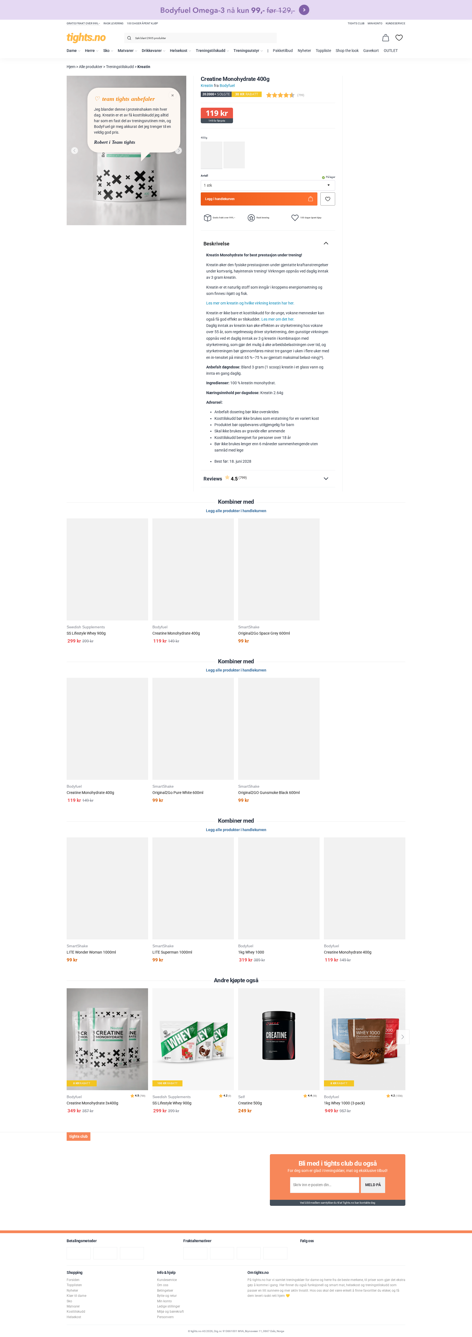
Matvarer (126, 50)
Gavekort (371, 50)
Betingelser (165, 1290)
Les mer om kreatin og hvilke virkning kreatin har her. (250, 303)
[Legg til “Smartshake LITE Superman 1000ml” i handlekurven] (145, 855)
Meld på (373, 1185)
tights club (356, 23)
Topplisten (74, 1285)
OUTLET (391, 50)
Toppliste (323, 50)
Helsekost (178, 50)
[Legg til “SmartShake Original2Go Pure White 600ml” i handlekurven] (145, 695)
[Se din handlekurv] (385, 37)
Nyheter (304, 50)
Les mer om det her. (277, 319)
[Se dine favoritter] (399, 37)
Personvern (165, 1317)
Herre (90, 50)
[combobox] (200, 38)
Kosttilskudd (76, 1311)
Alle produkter (90, 66)
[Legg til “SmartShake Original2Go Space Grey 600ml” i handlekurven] (231, 536)
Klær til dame (76, 1296)
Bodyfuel (227, 85)
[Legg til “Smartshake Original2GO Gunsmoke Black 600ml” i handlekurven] (231, 695)
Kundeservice (395, 23)
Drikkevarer (152, 50)
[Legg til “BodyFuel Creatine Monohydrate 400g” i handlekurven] (145, 536)
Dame (72, 50)
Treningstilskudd (210, 50)
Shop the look (347, 50)
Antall (204, 175)
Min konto (375, 23)
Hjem (71, 66)
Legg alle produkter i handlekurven (236, 511)
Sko (106, 50)
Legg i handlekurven (220, 199)
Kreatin (143, 66)
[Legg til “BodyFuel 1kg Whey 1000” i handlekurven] (231, 855)
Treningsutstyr (246, 50)
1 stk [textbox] (208, 185)
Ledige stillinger (168, 1306)
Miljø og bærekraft (170, 1311)
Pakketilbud (283, 50)
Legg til (145, 1006)
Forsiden (73, 1280)
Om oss (162, 1285)
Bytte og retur (167, 1296)
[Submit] (128, 39)
